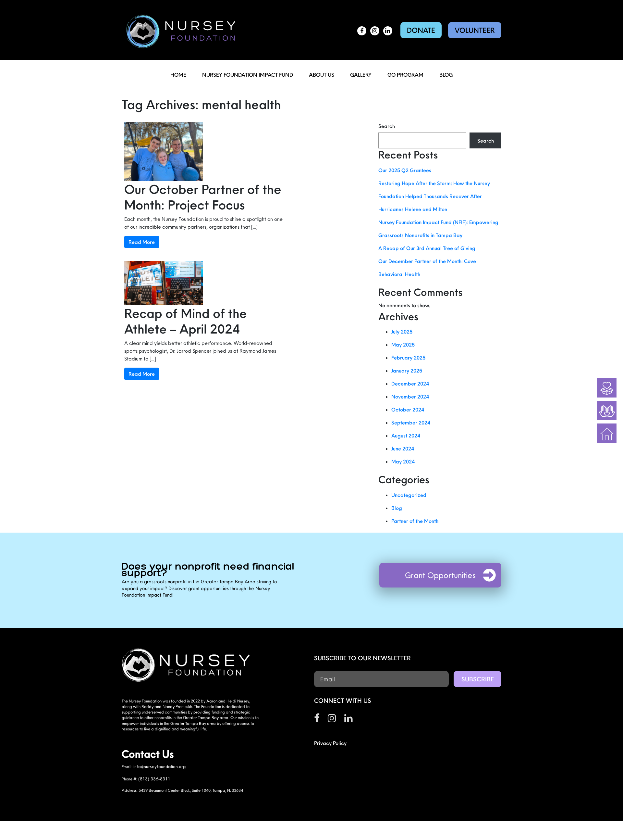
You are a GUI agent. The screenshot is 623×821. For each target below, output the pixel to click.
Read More (141, 242)
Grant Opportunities (440, 575)
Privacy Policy (330, 743)
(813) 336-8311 (154, 779)
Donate (421, 30)
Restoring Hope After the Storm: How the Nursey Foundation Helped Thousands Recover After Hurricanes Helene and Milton (434, 196)
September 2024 (410, 422)
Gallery (361, 74)
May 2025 (403, 344)
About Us (321, 74)
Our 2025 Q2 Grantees (404, 170)
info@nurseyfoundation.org (159, 766)
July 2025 (401, 331)
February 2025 (408, 357)
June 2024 (402, 448)
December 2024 (410, 383)
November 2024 (410, 396)
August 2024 (405, 435)
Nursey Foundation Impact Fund (247, 74)
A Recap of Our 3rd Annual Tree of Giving (426, 248)
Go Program (405, 74)
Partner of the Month (414, 521)
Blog (446, 74)
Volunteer (475, 30)
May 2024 (403, 461)
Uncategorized (408, 495)
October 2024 (407, 409)
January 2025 (406, 370)
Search (386, 126)
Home (178, 74)
